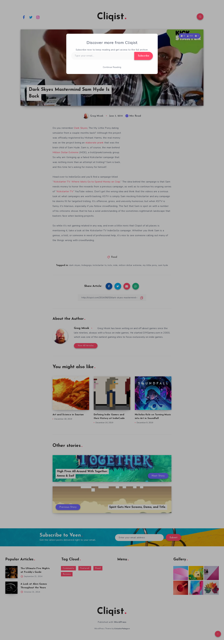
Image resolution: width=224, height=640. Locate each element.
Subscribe (143, 56)
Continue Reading (112, 67)
